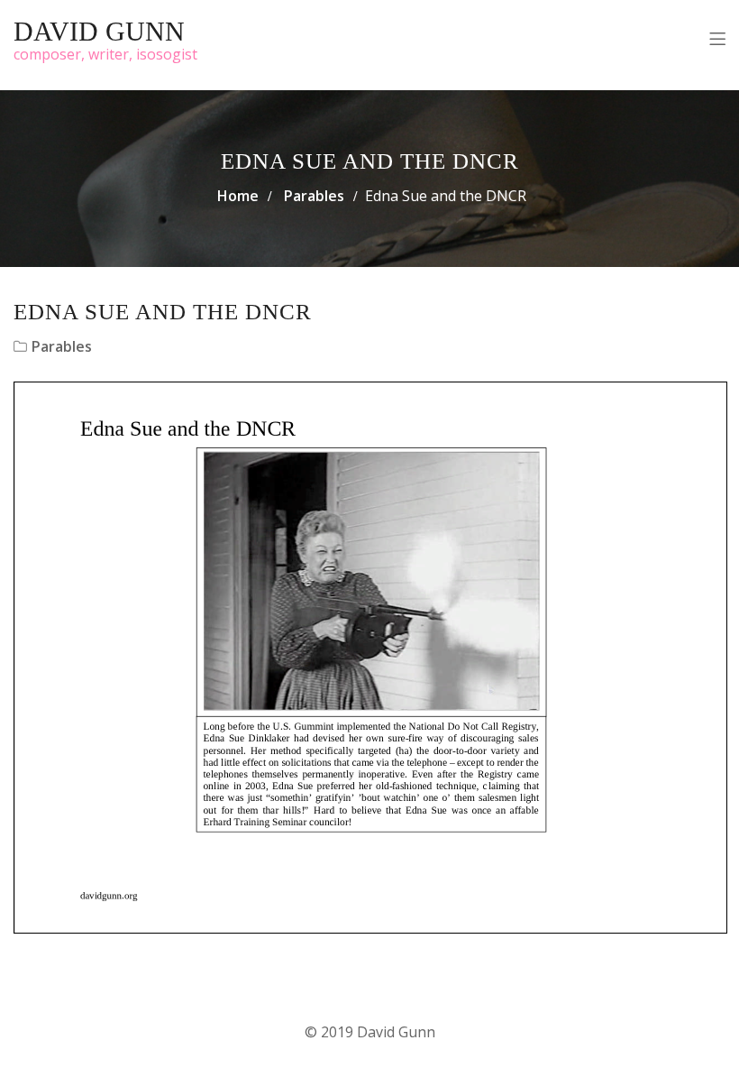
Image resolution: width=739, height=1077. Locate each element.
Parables (314, 196)
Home (238, 196)
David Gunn (99, 31)
